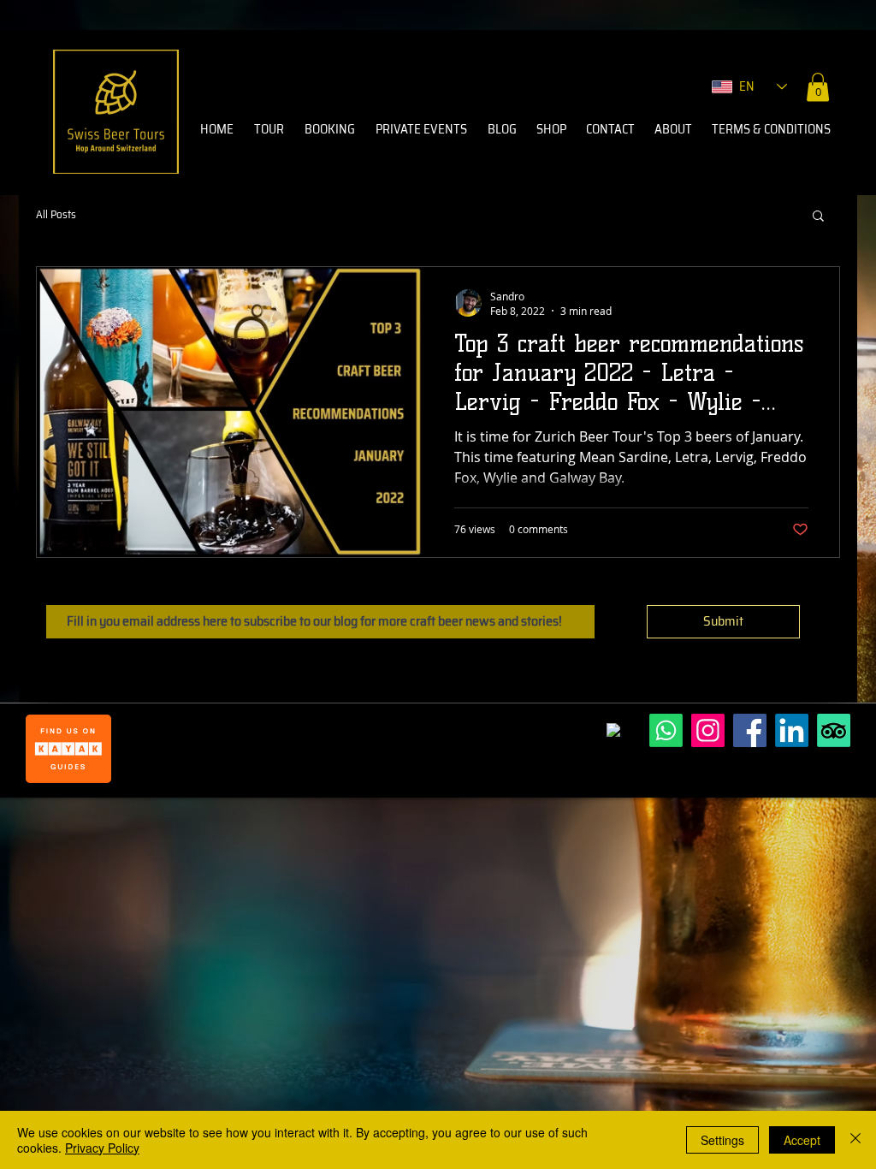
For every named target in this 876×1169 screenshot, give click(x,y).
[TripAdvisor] (833, 730)
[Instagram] (708, 730)
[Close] (855, 1139)
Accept (802, 1139)
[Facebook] (749, 730)
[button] (818, 87)
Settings (722, 1139)
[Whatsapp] (666, 730)
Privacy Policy (102, 1147)
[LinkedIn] (791, 730)
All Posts (56, 215)
